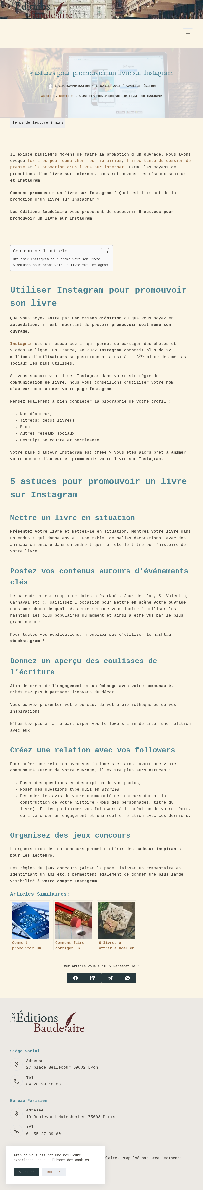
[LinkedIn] (93, 978)
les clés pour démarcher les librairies (74, 161)
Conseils (133, 86)
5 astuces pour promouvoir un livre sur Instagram (60, 265)
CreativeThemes (166, 1158)
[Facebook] (75, 978)
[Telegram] (110, 978)
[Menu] (188, 33)
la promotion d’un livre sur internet (79, 167)
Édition (150, 86)
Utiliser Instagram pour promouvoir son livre (56, 259)
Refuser (54, 1172)
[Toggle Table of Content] (102, 252)
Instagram (21, 344)
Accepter (26, 1172)
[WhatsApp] (127, 978)
